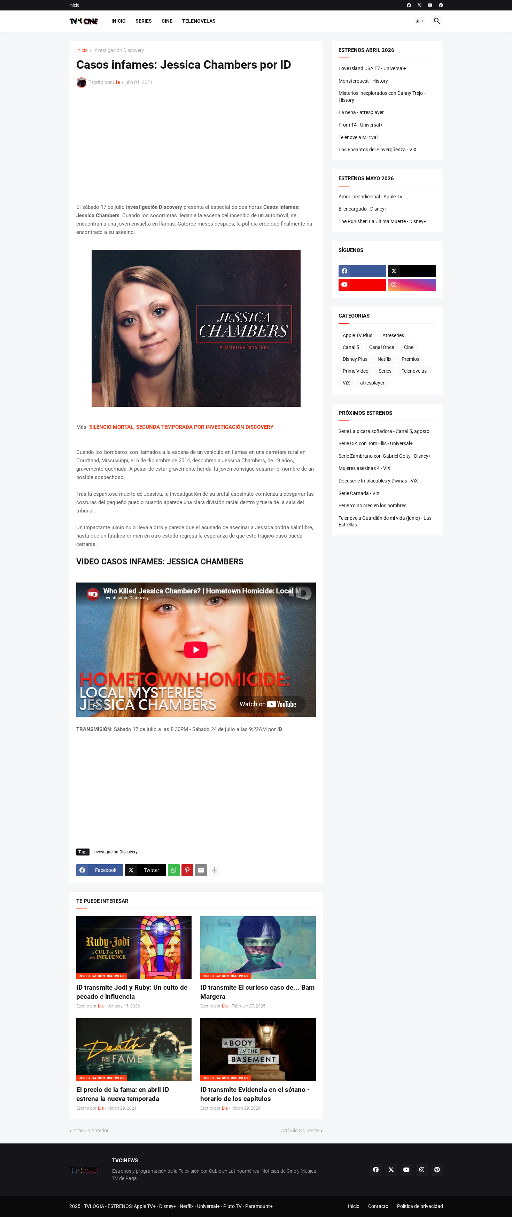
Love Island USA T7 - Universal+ (372, 68)
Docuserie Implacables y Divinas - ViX (378, 481)
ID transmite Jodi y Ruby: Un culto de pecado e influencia (131, 992)
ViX (346, 383)
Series (143, 21)
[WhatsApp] (174, 870)
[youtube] (430, 5)
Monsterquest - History (363, 81)
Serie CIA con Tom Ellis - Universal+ (376, 443)
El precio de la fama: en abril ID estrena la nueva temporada (122, 1094)
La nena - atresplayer (361, 112)
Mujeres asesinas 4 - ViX (364, 468)
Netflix (384, 359)
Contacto (378, 1206)
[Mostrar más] (214, 870)
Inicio (74, 5)
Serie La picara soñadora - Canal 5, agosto (384, 431)
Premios (410, 359)
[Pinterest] (187, 870)
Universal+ (208, 1206)
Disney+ (167, 1206)
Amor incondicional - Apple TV (371, 196)
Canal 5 (351, 347)
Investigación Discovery (118, 50)
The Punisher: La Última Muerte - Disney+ (382, 221)
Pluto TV (232, 1206)
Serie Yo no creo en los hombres (372, 505)
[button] (420, 21)
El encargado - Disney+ (363, 209)
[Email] (201, 870)
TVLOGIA (94, 1206)
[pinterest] (441, 5)
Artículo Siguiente (300, 1130)
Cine (167, 21)
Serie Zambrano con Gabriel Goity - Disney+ (385, 456)
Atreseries (393, 335)
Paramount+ (259, 1206)
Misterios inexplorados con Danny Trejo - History (382, 96)
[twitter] (419, 5)
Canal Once (381, 347)
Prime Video (356, 371)
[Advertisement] (196, 145)
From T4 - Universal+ (361, 125)
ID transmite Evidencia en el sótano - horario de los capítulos (255, 1094)
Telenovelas (199, 21)
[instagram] (412, 285)
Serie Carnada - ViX (359, 493)
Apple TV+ (145, 1206)
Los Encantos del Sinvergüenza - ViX (378, 149)
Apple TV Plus (357, 335)
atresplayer (372, 383)
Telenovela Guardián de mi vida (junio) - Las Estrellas (385, 521)
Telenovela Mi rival (358, 137)
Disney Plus (355, 359)
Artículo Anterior (91, 1130)
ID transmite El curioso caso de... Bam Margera (257, 992)
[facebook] (409, 5)
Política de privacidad (420, 1206)
